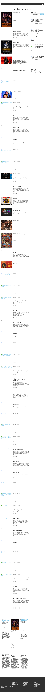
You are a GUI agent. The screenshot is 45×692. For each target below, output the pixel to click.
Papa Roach (4, 624)
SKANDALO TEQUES (17, 186)
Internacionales (25, 682)
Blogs (35, 682)
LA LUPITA (15, 252)
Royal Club (15, 174)
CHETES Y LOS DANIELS (17, 222)
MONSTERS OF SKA (17, 82)
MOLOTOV (15, 275)
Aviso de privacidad (15, 684)
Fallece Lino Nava (16, 127)
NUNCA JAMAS (16, 404)
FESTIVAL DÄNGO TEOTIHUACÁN (19, 70)
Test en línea (36, 685)
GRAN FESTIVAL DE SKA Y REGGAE (19, 598)
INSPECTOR (15, 310)
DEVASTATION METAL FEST (18, 506)
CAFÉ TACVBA (16, 472)
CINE (39, 33)
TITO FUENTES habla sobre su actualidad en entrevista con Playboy (39, 52)
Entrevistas (36, 683)
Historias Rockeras (37, 684)
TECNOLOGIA (41, 23)
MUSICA (40, 54)
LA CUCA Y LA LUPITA (17, 210)
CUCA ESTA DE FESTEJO (17, 461)
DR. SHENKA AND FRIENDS (18, 449)
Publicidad (13, 683)
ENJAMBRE (15, 263)
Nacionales (25, 683)
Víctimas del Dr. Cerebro (17, 31)
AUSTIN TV (15, 344)
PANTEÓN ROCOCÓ (17, 518)
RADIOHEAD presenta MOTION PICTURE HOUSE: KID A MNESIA (39, 30)
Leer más (14, 20)
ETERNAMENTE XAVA (17, 42)
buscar (42, 14)
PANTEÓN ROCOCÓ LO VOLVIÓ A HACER (20, 234)
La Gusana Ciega (16, 115)
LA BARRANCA (16, 415)
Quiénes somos (14, 682)
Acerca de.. (4, 6)
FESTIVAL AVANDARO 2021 (18, 553)
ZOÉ (14, 58)
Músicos (35, 686)
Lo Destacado (25, 684)
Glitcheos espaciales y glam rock (19, 13)
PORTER (14, 298)
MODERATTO (15, 198)
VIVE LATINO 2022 (16, 484)
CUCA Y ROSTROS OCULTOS (18, 530)
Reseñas (24, 685)
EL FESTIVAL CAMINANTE (18, 322)
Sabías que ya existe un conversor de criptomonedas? (39, 20)
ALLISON (15, 103)
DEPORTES (40, 49)
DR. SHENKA (15, 367)
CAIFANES (15, 139)
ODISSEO (15, 586)
